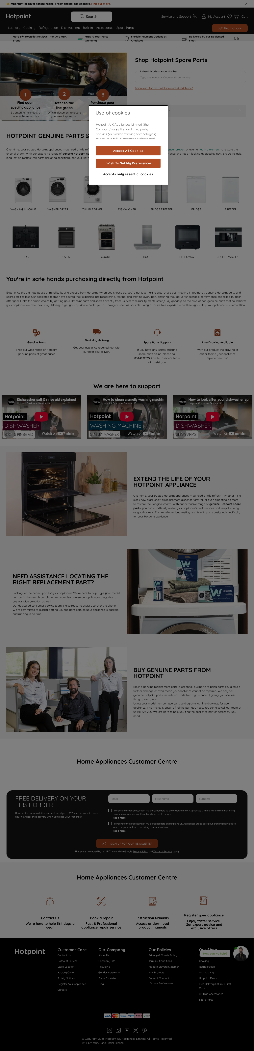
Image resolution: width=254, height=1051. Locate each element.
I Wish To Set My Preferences (128, 163)
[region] (128, 145)
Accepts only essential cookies (128, 174)
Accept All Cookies (128, 151)
